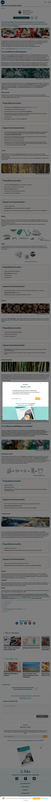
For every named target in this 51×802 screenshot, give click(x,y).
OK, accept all (36, 798)
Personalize (26, 800)
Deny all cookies (45, 798)
